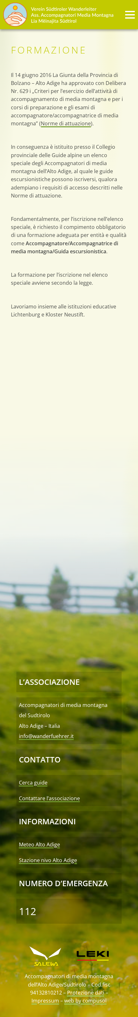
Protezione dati (85, 992)
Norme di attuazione (66, 123)
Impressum (45, 1000)
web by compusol (85, 1000)
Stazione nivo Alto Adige (48, 860)
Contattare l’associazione (49, 798)
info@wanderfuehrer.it (46, 736)
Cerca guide (33, 782)
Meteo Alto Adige (39, 844)
